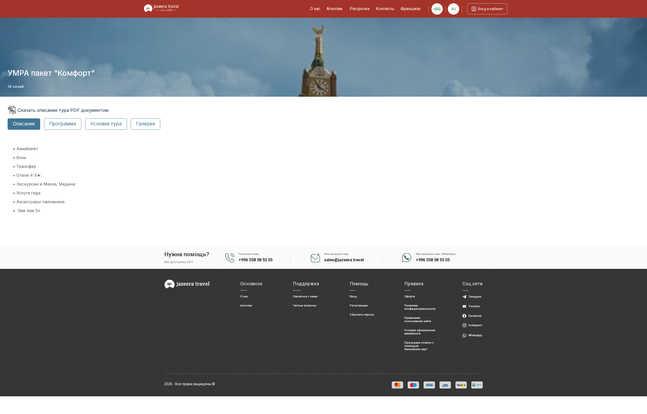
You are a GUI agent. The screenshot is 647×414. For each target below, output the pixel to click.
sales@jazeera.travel (344, 259)
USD (437, 9)
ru (453, 9)
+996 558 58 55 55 (255, 259)
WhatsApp (475, 335)
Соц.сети (473, 283)
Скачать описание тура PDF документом (62, 110)
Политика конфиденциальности (419, 307)
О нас (244, 296)
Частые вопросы (304, 305)
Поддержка (306, 283)
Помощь (359, 283)
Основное (251, 283)
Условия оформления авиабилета (419, 332)
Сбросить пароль (362, 314)
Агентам (246, 305)
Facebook (475, 316)
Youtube (474, 306)
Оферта (409, 296)
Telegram (475, 296)
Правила (414, 283)
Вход (353, 296)
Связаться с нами (305, 296)
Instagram (475, 325)
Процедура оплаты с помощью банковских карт (419, 346)
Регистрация (359, 305)
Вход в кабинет (490, 9)
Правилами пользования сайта (417, 319)
